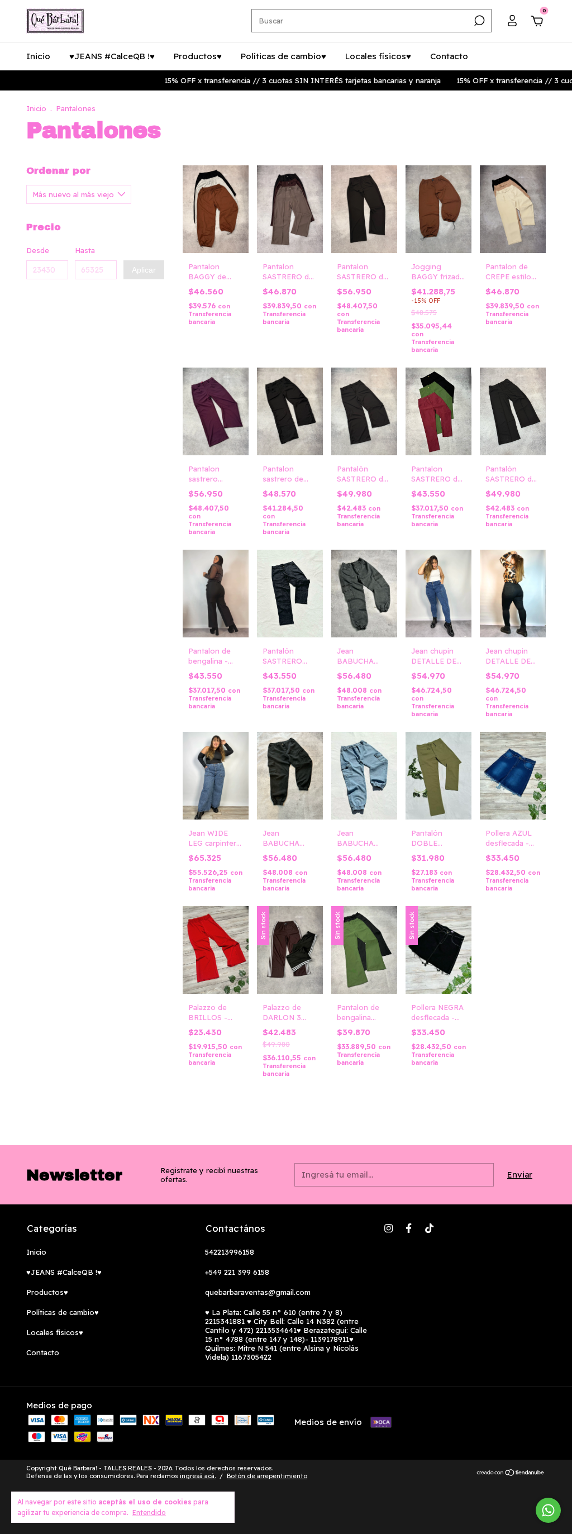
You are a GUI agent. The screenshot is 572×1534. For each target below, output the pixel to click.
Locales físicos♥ (378, 56)
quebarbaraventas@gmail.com (258, 1292)
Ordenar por (58, 170)
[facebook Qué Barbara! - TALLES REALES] (408, 1228)
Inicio (38, 56)
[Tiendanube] (511, 1473)
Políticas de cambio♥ (283, 56)
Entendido (149, 1512)
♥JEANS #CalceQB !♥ (112, 56)
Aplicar (144, 269)
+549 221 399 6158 (237, 1272)
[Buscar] (478, 20)
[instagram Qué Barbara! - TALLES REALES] (388, 1228)
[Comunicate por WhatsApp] (548, 1510)
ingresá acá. (198, 1476)
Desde (37, 250)
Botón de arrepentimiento (267, 1476)
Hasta (85, 250)
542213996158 (229, 1251)
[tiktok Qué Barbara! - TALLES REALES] (429, 1228)
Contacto (449, 56)
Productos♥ (198, 56)
